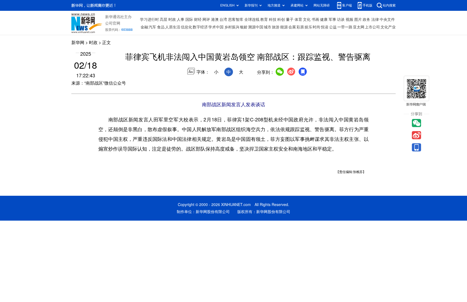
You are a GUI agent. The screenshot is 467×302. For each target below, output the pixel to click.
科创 (281, 19)
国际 (189, 19)
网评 (206, 19)
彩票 (300, 27)
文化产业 (388, 27)
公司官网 (112, 23)
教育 (264, 19)
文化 (307, 19)
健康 (324, 19)
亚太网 (358, 27)
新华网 (77, 42)
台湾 (223, 19)
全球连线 (251, 19)
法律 (375, 19)
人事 (180, 19)
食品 (161, 27)
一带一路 (344, 27)
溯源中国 (255, 27)
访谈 (341, 19)
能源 (284, 27)
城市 (267, 27)
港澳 (215, 19)
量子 (289, 19)
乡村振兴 (231, 27)
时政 (172, 19)
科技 (272, 19)
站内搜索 (389, 5)
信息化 (186, 27)
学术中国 (216, 27)
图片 (358, 19)
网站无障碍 (321, 5)
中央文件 (387, 19)
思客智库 (235, 19)
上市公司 (372, 27)
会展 (292, 27)
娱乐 (308, 27)
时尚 (316, 27)
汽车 (152, 27)
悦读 (324, 27)
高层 (163, 19)
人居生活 (172, 27)
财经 (198, 19)
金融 (144, 27)
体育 (298, 19)
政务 (366, 19)
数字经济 (200, 27)
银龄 (244, 27)
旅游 (275, 27)
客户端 (347, 5)
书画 (315, 19)
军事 (332, 19)
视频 (349, 19)
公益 (333, 27)
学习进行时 (149, 19)
